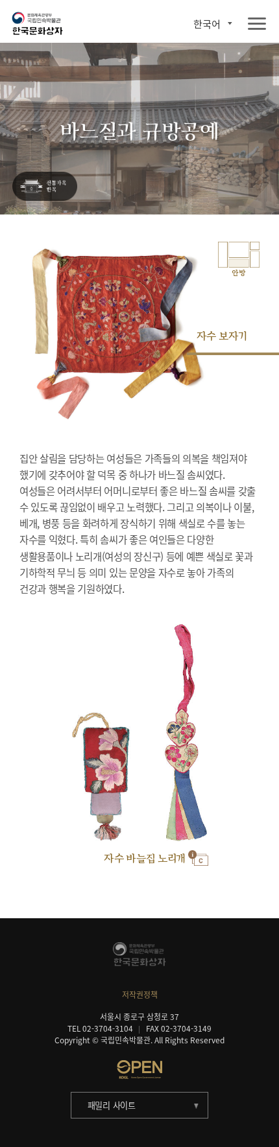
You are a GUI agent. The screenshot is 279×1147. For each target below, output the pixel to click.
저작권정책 (140, 995)
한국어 (207, 24)
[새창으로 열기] (139, 1069)
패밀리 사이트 (112, 1105)
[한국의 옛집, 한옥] (45, 187)
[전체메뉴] (257, 24)
